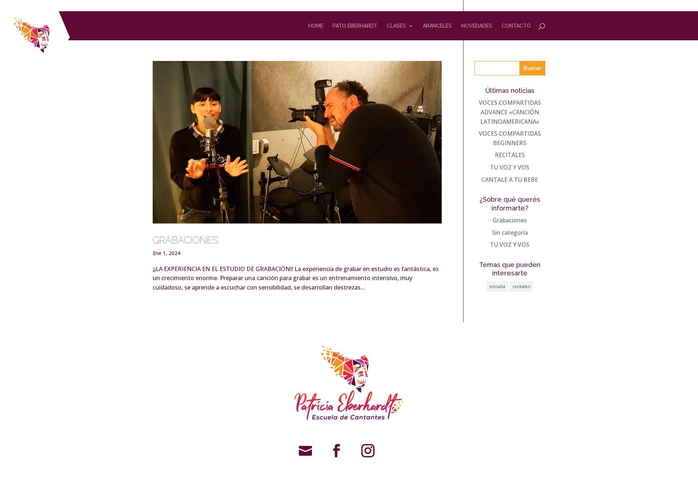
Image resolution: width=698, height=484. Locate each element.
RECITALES (510, 155)
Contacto (516, 26)
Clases (396, 26)
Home (315, 26)
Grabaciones (510, 220)
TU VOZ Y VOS (509, 167)
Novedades (476, 26)
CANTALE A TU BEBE (509, 180)
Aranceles (437, 26)
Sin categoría (510, 233)
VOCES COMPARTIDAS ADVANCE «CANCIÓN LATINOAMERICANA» (510, 112)
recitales (521, 286)
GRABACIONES (185, 240)
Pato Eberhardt (355, 26)
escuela (497, 286)
